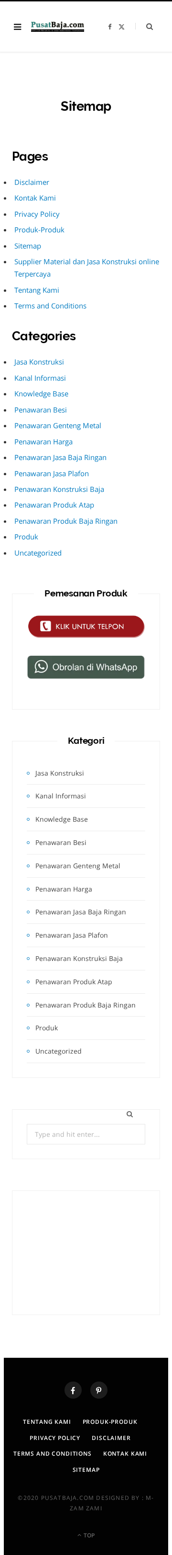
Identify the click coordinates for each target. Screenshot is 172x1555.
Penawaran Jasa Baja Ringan (60, 457)
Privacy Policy (37, 214)
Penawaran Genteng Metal (57, 425)
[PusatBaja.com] (57, 26)
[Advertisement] (86, 1252)
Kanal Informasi (40, 378)
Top (88, 1535)
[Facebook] (73, 1390)
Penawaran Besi (40, 409)
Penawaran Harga (43, 441)
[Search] (144, 26)
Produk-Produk (39, 229)
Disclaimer (31, 182)
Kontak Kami (35, 197)
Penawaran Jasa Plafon (51, 473)
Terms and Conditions (50, 305)
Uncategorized (38, 552)
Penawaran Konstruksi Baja (59, 489)
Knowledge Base (41, 393)
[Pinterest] (99, 1390)
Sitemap (27, 245)
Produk (26, 536)
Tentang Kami (36, 290)
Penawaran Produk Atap (54, 504)
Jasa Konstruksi (39, 361)
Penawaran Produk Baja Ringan (66, 521)
